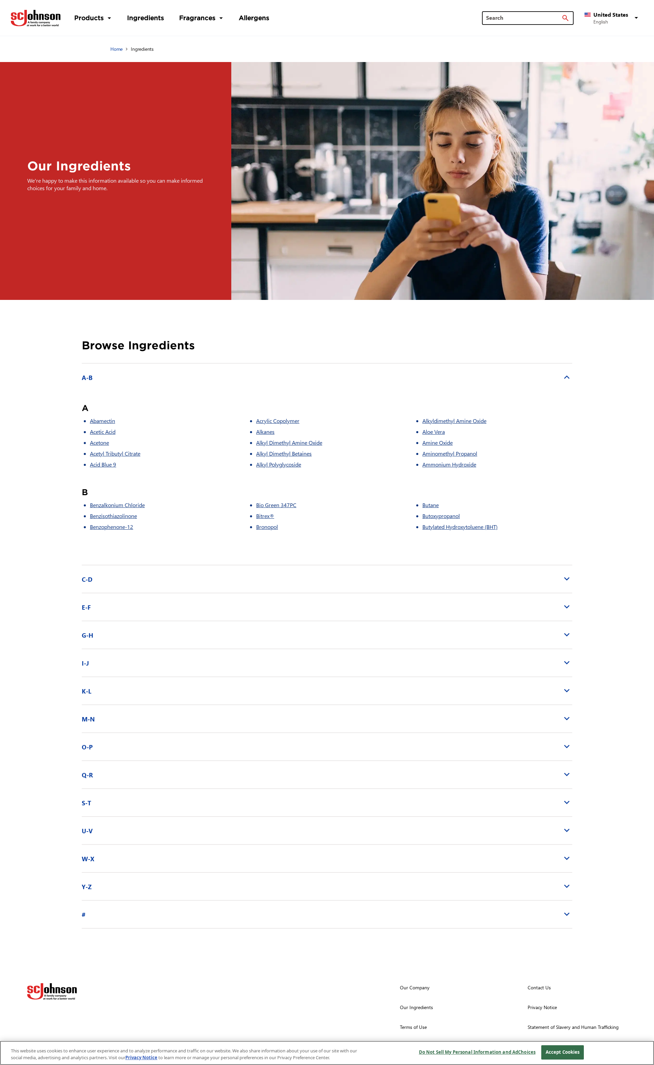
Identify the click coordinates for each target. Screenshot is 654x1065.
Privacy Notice (141, 1057)
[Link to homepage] (36, 18)
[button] (612, 18)
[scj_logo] (52, 991)
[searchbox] (523, 17)
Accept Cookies (563, 1052)
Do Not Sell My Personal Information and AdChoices (477, 1052)
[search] (565, 18)
